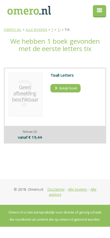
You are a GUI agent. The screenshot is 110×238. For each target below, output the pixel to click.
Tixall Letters (62, 75)
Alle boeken (77, 189)
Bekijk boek (68, 88)
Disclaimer (56, 189)
